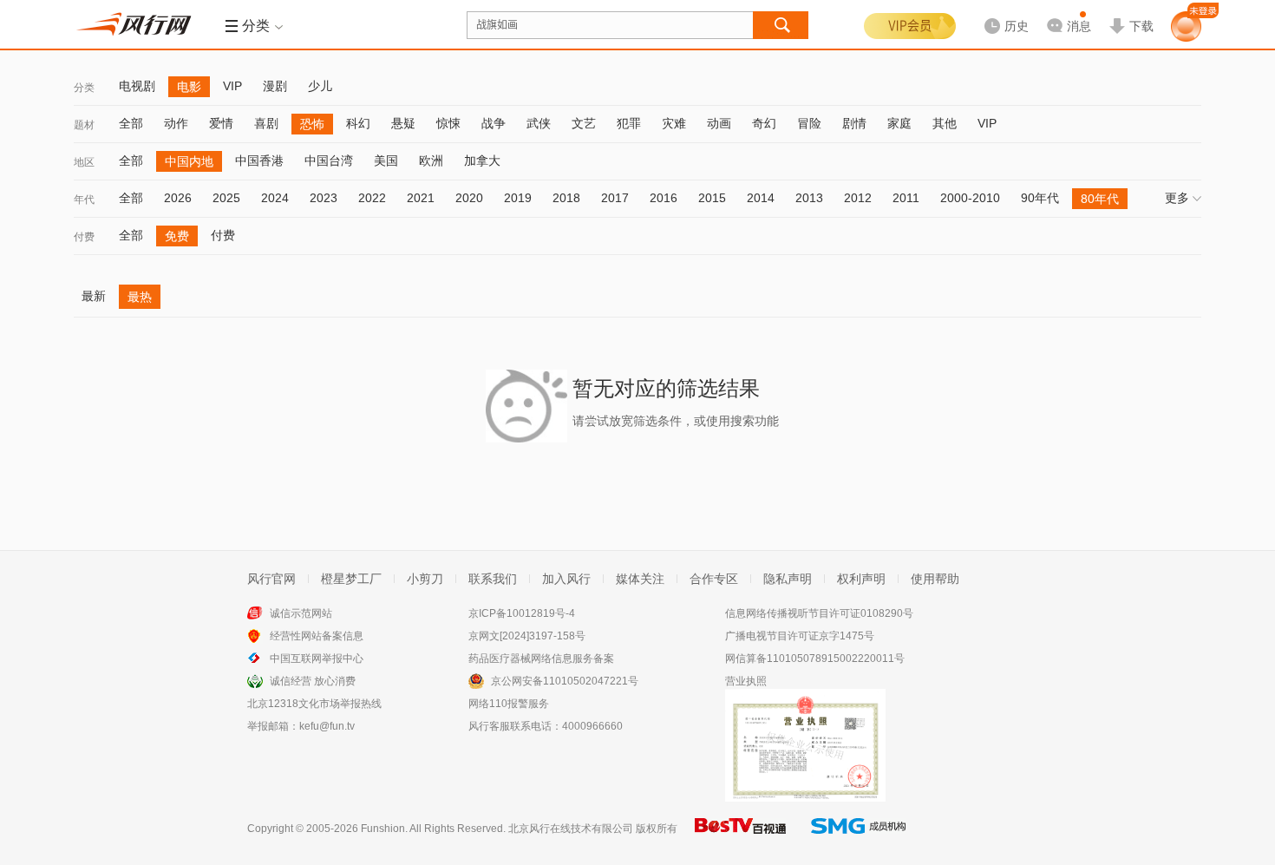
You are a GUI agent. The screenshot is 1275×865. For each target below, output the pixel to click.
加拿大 (482, 160)
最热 (140, 297)
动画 (719, 123)
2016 (663, 198)
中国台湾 (328, 160)
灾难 (674, 123)
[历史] (1001, 12)
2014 (761, 198)
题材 (84, 125)
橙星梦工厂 (351, 579)
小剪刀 (425, 579)
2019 (518, 198)
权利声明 (861, 579)
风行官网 (271, 579)
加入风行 (566, 579)
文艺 (584, 123)
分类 (84, 88)
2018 (566, 198)
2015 (712, 198)
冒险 (809, 123)
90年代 (1040, 198)
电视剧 (137, 86)
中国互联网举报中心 (316, 658)
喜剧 (266, 123)
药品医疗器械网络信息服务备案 (541, 658)
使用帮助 (935, 579)
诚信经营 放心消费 (313, 681)
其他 (944, 123)
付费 (84, 237)
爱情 (221, 123)
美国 (386, 160)
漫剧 (275, 86)
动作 (176, 123)
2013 (809, 198)
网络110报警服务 (508, 704)
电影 (189, 87)
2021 (421, 198)
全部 (131, 123)
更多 (1177, 198)
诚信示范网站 (301, 613)
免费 (177, 236)
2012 (858, 198)
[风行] (139, 24)
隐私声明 (787, 579)
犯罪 (629, 123)
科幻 (358, 123)
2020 (469, 198)
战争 (493, 123)
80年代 (1100, 199)
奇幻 (764, 123)
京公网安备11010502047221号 (564, 681)
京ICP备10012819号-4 (521, 613)
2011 (905, 198)
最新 (94, 296)
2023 (323, 198)
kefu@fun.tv (327, 726)
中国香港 (259, 160)
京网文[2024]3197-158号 (526, 636)
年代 (84, 199)
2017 (615, 198)
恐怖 (312, 124)
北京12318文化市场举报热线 (314, 704)
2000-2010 (970, 198)
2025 (226, 198)
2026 (178, 198)
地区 (84, 162)
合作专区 (714, 579)
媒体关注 (640, 579)
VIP (232, 86)
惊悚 (448, 123)
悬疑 (403, 123)
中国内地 (189, 161)
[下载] (1131, 12)
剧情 (854, 123)
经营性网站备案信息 (316, 636)
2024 (275, 198)
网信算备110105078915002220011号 (815, 658)
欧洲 (431, 160)
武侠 (538, 123)
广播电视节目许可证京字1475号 (799, 636)
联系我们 (492, 579)
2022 (372, 198)
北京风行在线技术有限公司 (570, 828)
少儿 (320, 86)
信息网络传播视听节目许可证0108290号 (819, 613)
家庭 (899, 123)
